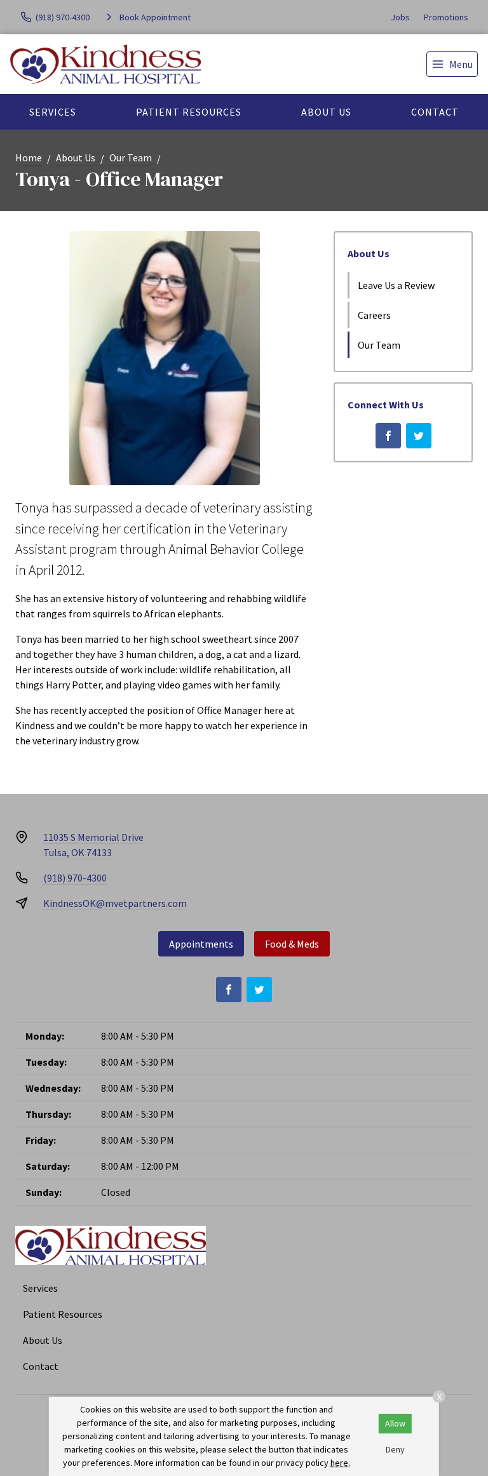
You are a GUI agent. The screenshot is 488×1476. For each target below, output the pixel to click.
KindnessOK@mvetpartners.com (115, 903)
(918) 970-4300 (75, 877)
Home (28, 157)
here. (340, 1462)
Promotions (446, 17)
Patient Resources (188, 111)
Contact (435, 111)
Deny (395, 1449)
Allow (395, 1423)
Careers (374, 315)
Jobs (400, 17)
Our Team (130, 157)
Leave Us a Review (396, 285)
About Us (326, 111)
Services (52, 111)
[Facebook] (388, 435)
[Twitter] (418, 435)
